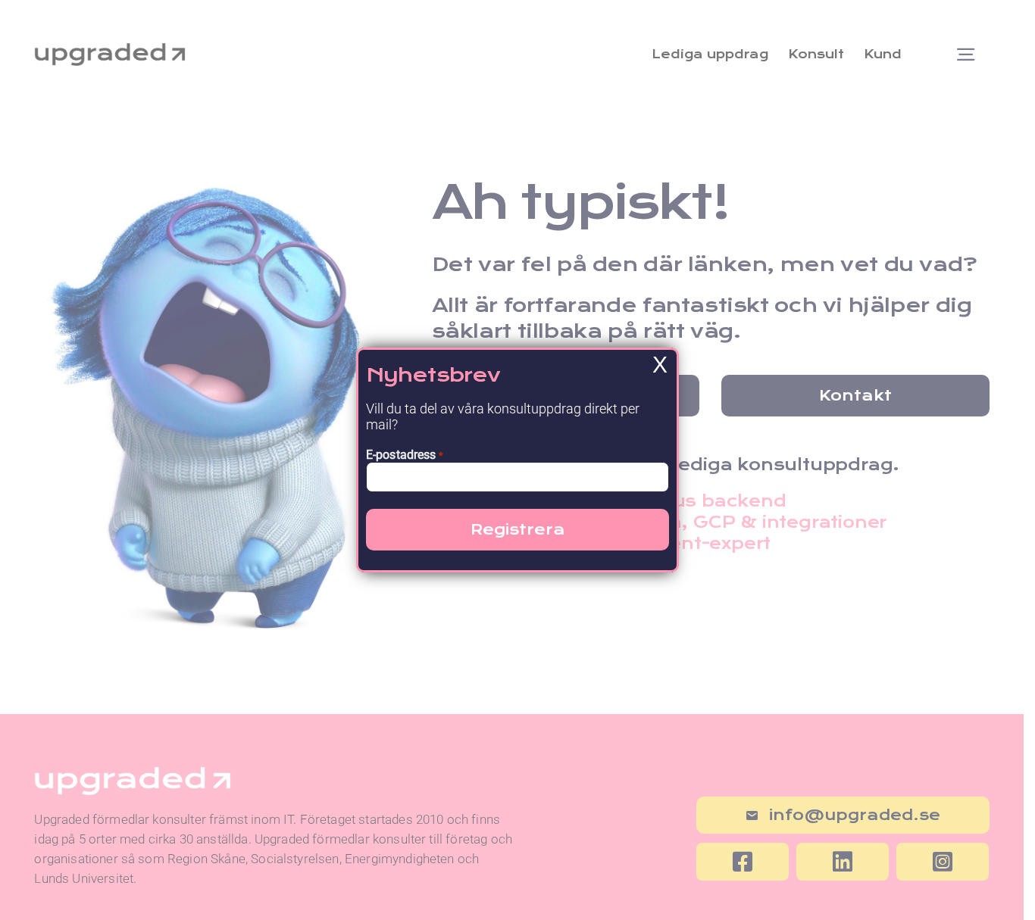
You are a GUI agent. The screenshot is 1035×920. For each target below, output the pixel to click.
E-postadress (404, 455)
